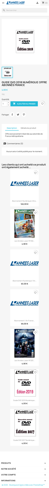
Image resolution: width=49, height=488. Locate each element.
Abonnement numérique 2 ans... (24, 201)
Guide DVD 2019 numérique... (24, 400)
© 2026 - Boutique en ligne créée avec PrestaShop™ (23, 485)
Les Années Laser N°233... (24, 360)
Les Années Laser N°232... (24, 241)
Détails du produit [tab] (28, 128)
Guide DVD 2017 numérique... (24, 440)
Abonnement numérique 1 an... (25, 281)
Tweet (18, 114)
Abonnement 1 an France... (24, 321)
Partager (12, 114)
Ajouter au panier (24, 103)
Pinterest (24, 114)
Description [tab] (12, 128)
